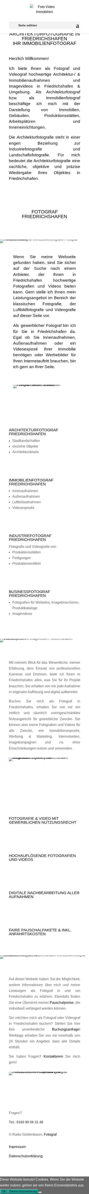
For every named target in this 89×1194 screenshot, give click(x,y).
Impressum (17, 1147)
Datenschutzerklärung (26, 1156)
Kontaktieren (53, 1056)
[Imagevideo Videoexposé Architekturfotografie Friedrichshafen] (44, 757)
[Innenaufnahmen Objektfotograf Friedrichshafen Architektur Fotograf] (44, 1072)
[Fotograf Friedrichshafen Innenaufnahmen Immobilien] (44, 385)
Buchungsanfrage (65, 1029)
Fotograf (50, 1134)
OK (4, 1191)
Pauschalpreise (62, 1002)
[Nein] (40, 1192)
